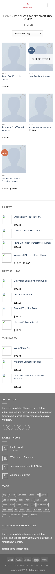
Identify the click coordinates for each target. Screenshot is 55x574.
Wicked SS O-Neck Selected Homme (11, 179)
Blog (30, 565)
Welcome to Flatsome (21, 457)
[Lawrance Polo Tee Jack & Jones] (14, 108)
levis (5, 504)
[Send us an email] (21, 427)
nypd (18, 504)
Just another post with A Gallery (27, 466)
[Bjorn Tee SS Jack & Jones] (14, 57)
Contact (39, 565)
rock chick (7, 509)
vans (5, 514)
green (43, 494)
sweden (37, 509)
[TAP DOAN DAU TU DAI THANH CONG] (27, 5)
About (8, 565)
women (34, 514)
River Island (42, 504)
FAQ (48, 565)
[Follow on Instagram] (10, 427)
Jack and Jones (9, 500)
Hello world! (16, 447)
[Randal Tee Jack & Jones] (41, 108)
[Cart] (50, 5)
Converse (22, 494)
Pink (33, 504)
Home (7, 16)
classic (12, 494)
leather (38, 500)
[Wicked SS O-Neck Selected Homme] (14, 159)
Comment (14, 450)
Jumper (29, 500)
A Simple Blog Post (20, 474)
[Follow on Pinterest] (27, 427)
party (26, 504)
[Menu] (4, 5)
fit (38, 494)
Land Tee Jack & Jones (39, 76)
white (25, 514)
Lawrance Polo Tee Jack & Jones (13, 128)
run (16, 509)
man (12, 504)
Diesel (31, 494)
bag (4, 494)
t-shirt (46, 509)
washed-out (15, 514)
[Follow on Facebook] (5, 427)
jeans (21, 500)
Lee (45, 500)
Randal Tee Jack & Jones (40, 127)
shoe (22, 509)
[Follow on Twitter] (16, 427)
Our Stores (20, 565)
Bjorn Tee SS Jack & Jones (11, 77)
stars (29, 509)
